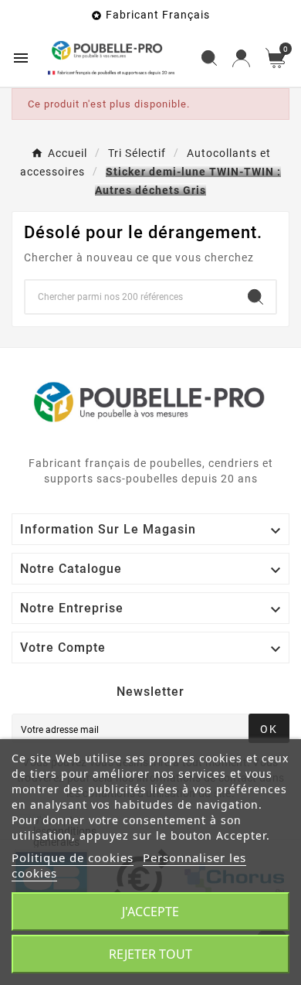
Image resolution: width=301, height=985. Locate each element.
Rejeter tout (150, 954)
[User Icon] (241, 58)
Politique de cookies (73, 857)
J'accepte (150, 911)
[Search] (255, 296)
